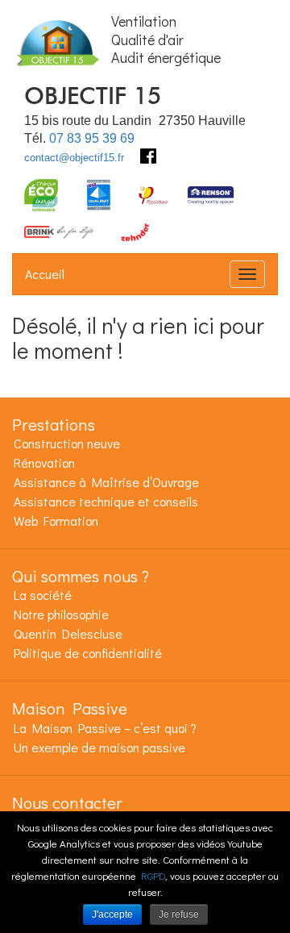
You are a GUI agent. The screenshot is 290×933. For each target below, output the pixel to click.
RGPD (153, 875)
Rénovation (44, 462)
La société (43, 594)
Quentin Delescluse (68, 633)
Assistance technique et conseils (106, 501)
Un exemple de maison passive (99, 747)
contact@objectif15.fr (74, 158)
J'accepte (112, 914)
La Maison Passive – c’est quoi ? (105, 727)
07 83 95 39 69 (92, 138)
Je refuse (179, 914)
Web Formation (56, 520)
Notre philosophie (61, 614)
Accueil (44, 273)
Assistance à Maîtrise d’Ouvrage (106, 481)
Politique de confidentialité (88, 652)
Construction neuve (67, 443)
